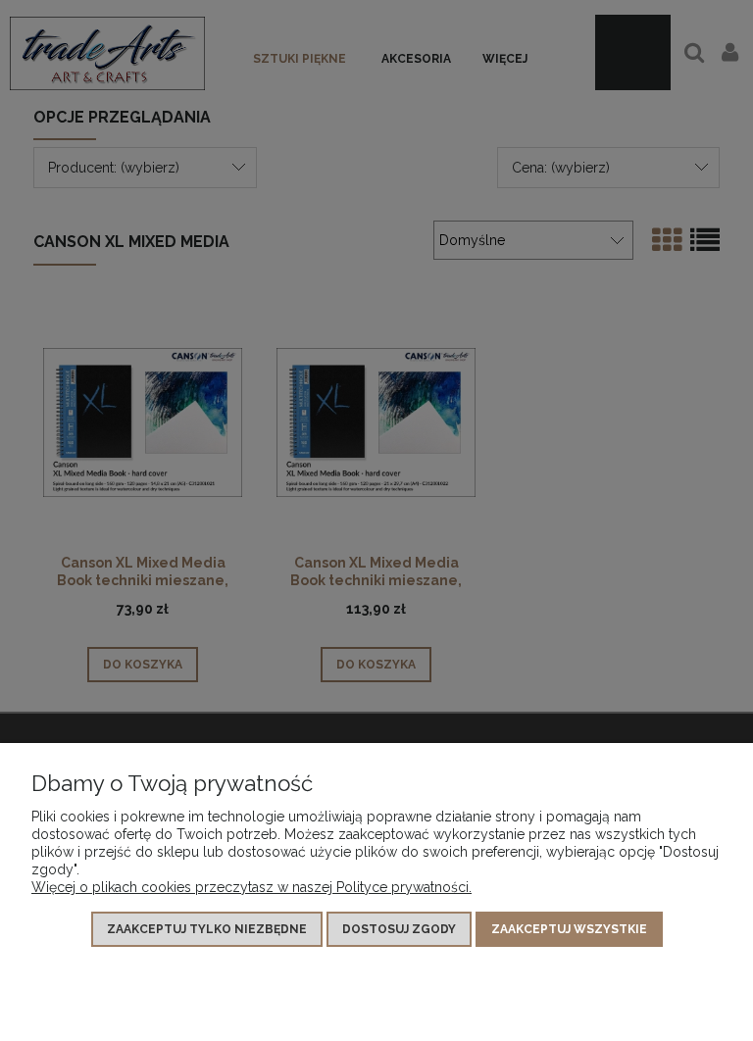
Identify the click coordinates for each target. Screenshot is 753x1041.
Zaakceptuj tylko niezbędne (207, 929)
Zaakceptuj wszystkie (569, 929)
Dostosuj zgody (399, 929)
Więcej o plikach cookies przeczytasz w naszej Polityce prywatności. (251, 887)
